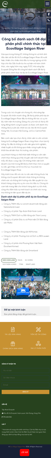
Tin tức (14, 28)
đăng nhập (17, 314)
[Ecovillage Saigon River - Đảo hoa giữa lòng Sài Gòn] (8, 4)
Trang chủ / (7, 28)
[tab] (8, 260)
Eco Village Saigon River (18, 446)
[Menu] (47, 4)
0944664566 (7, 417)
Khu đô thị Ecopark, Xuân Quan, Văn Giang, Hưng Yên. (22, 413)
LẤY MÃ (24, 452)
